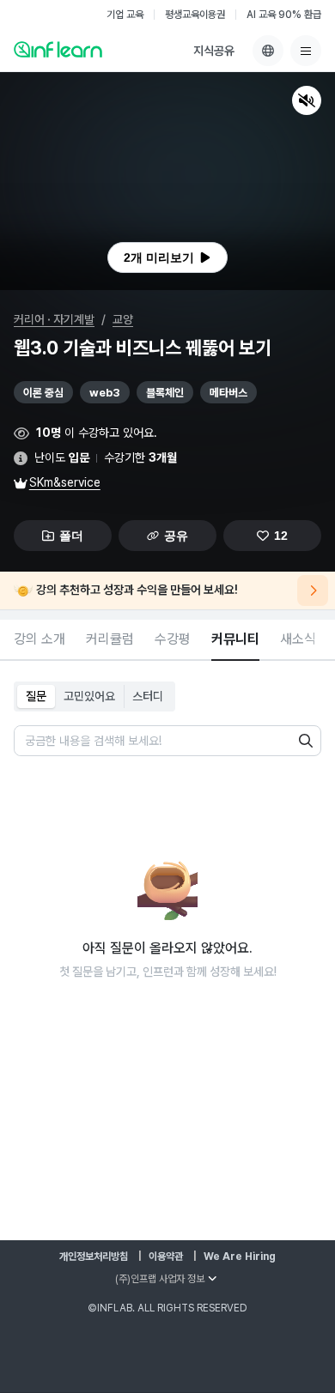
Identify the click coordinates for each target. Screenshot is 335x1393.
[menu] (305, 50)
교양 (123, 319)
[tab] (39, 640)
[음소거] (306, 100)
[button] (167, 181)
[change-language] (268, 50)
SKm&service (64, 482)
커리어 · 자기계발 (54, 319)
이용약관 (166, 1257)
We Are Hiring (240, 1257)
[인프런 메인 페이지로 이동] (58, 49)
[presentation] (167, 257)
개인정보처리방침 (93, 1257)
